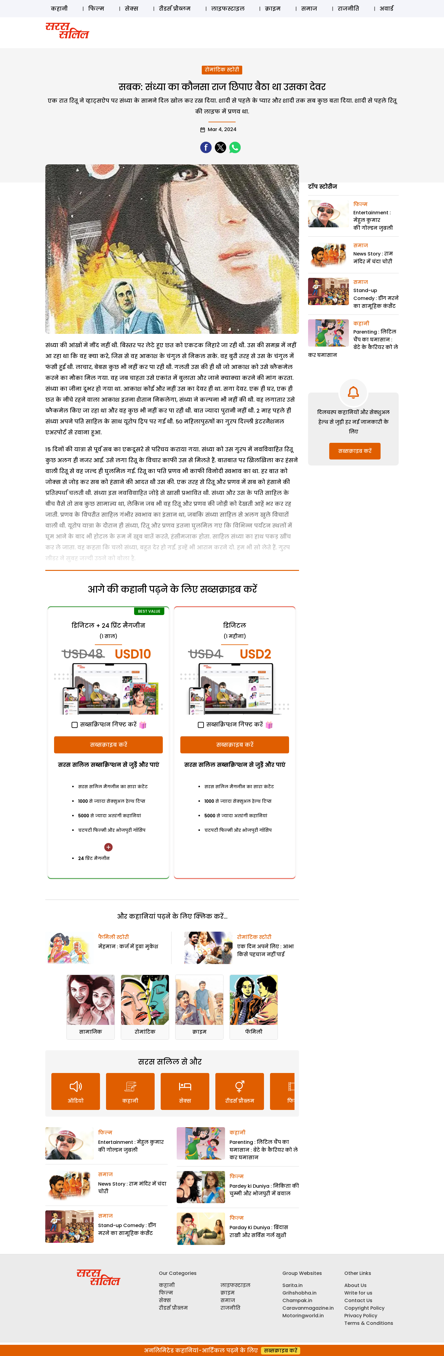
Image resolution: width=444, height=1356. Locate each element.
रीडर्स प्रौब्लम (175, 8)
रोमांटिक (145, 1032)
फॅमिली (253, 1032)
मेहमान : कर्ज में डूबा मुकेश (128, 946)
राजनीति (348, 8)
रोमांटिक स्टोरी (222, 69)
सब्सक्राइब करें (108, 745)
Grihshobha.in (299, 1292)
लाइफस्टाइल (228, 8)
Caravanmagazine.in (308, 1308)
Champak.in (297, 1300)
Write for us (358, 1292)
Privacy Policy (360, 1315)
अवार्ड (386, 8)
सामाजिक (90, 1032)
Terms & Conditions (368, 1323)
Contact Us (358, 1300)
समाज (309, 8)
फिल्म (96, 8)
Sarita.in (292, 1285)
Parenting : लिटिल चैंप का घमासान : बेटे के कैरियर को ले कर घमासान (264, 1150)
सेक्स (131, 8)
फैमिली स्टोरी (113, 937)
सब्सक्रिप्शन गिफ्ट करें (108, 724)
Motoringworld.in (303, 1315)
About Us (355, 1285)
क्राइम (273, 8)
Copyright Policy (364, 1308)
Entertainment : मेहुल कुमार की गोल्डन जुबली (373, 220)
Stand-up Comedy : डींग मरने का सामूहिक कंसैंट (376, 298)
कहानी (59, 8)
